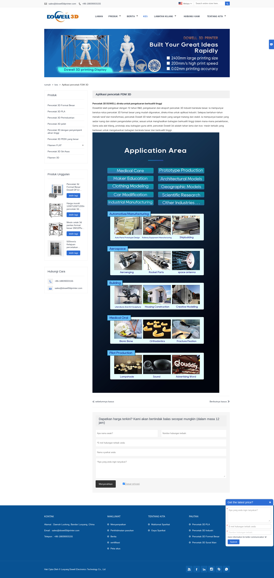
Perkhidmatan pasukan (122, 530)
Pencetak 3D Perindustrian (61, 117)
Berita (131, 16)
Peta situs (115, 548)
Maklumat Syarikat (160, 524)
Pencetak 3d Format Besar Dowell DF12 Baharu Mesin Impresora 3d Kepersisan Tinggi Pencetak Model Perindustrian (75, 187)
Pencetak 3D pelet (57, 124)
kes (145, 16)
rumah (47, 84)
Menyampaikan (118, 524)
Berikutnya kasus (218, 401)
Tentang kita (215, 16)
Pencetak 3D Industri (202, 530)
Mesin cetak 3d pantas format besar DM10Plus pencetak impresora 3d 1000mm (75, 225)
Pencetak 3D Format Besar (61, 105)
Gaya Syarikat (158, 530)
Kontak (49, 516)
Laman (99, 16)
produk (113, 16)
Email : (47, 530)
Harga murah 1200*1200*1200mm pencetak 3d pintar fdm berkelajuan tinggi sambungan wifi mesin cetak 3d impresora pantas (76, 206)
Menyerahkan (106, 484)
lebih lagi (73, 195)
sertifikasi (115, 542)
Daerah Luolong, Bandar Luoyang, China (74, 524)
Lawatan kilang (164, 16)
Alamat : (48, 524)
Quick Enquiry (270, 502)
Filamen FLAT (55, 145)
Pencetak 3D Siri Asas (59, 151)
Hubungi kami (192, 16)
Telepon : (48, 536)
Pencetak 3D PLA (56, 111)
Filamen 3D (53, 157)
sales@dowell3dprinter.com (62, 3)
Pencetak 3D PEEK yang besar (63, 139)
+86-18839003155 (91, 3)
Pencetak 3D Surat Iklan (204, 542)
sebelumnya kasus (103, 401)
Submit (233, 542)
